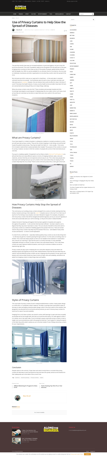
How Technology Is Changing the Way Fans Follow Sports (29, 439)
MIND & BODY (73, 113)
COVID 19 (72, 57)
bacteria (18, 377)
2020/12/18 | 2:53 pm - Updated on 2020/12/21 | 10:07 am (37, 29)
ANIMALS (72, 32)
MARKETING (73, 108)
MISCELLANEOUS (27, 1)
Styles (41, 377)
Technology (73, 147)
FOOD (71, 71)
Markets (72, 110)
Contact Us (47, 1)
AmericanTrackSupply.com (56, 154)
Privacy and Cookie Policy (77, 454)
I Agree (87, 454)
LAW (71, 105)
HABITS (72, 88)
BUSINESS (72, 38)
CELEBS (71, 49)
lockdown (24, 82)
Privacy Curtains (35, 377)
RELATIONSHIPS (74, 135)
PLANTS (72, 133)
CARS (71, 41)
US (23, 1)
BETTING (72, 35)
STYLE (71, 141)
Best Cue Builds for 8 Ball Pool (77, 185)
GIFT (71, 83)
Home (13, 18)
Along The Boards (19, 451)
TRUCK (71, 161)
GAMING (72, 80)
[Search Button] (92, 14)
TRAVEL (72, 158)
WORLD (20, 1)
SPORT (42, 1)
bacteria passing (25, 377)
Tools (71, 155)
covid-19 (38, 213)
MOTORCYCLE (73, 119)
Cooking (72, 55)
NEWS (71, 130)
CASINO (72, 43)
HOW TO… (72, 99)
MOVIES (72, 122)
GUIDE (71, 85)
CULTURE (38, 1)
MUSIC (71, 124)
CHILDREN (72, 52)
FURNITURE (73, 74)
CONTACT (68, 14)
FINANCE (34, 1)
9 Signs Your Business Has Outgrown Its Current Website (30, 431)
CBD (71, 46)
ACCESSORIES (73, 30)
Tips (71, 149)
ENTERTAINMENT (42, 14)
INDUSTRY (72, 102)
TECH (16, 1)
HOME (13, 1)
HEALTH (17, 18)
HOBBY (71, 94)
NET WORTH (73, 127)
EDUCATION (73, 63)
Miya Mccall (19, 29)
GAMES (71, 77)
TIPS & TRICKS (73, 152)
